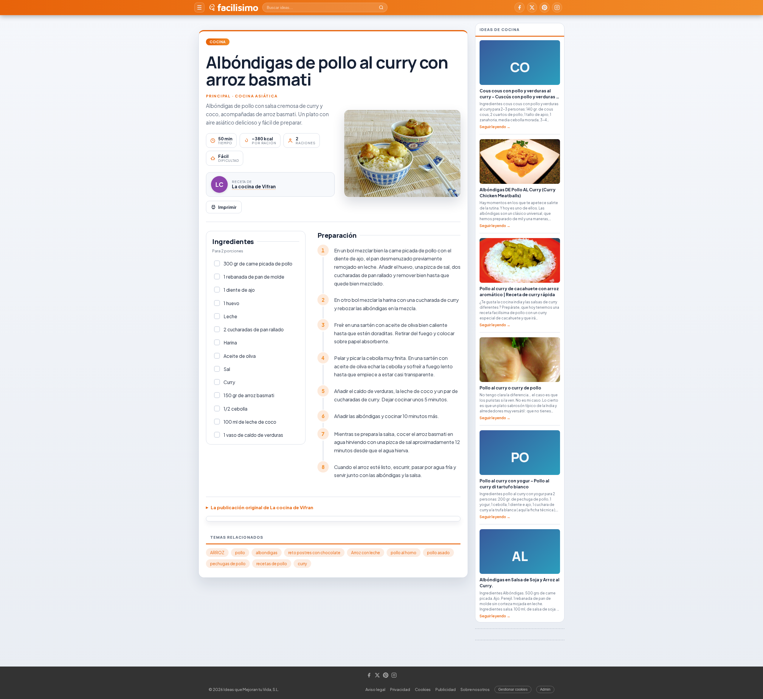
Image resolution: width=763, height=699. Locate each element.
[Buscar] (381, 7)
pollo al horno (403, 552)
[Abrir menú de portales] (199, 7)
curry (302, 563)
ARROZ (217, 552)
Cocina (218, 42)
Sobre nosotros (475, 689)
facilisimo (237, 7)
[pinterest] (544, 7)
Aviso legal (375, 689)
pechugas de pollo (228, 563)
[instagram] (557, 7)
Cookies (423, 689)
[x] (532, 7)
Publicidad (445, 689)
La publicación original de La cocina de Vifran (262, 507)
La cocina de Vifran (254, 186)
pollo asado (438, 552)
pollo (240, 552)
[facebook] (519, 7)
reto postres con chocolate (314, 552)
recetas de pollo (271, 563)
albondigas (266, 552)
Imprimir (227, 207)
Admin (545, 689)
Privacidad (400, 689)
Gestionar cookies (513, 689)
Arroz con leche (365, 552)
